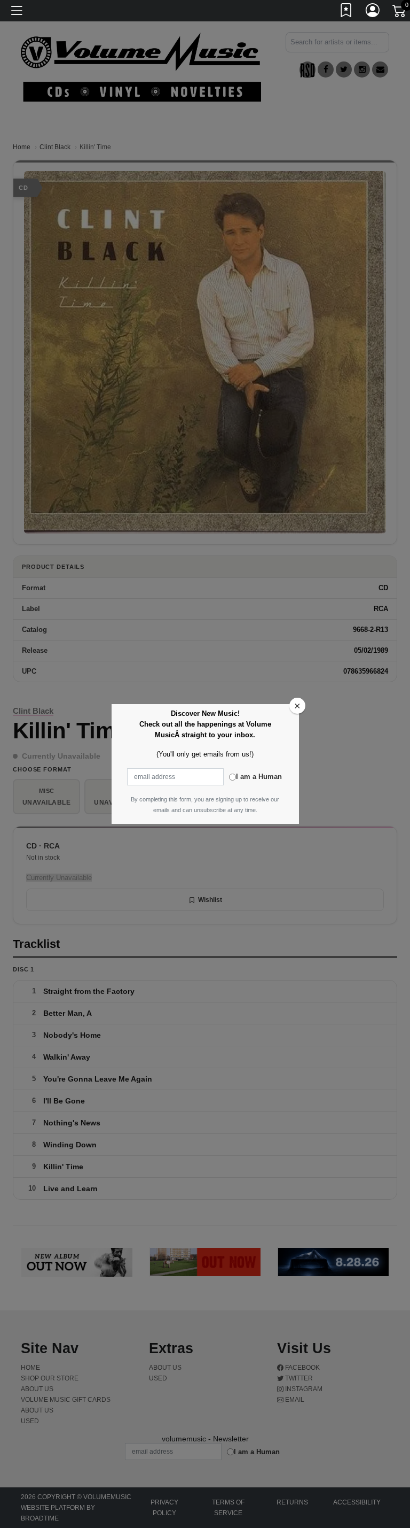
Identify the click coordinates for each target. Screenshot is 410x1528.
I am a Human (259, 777)
